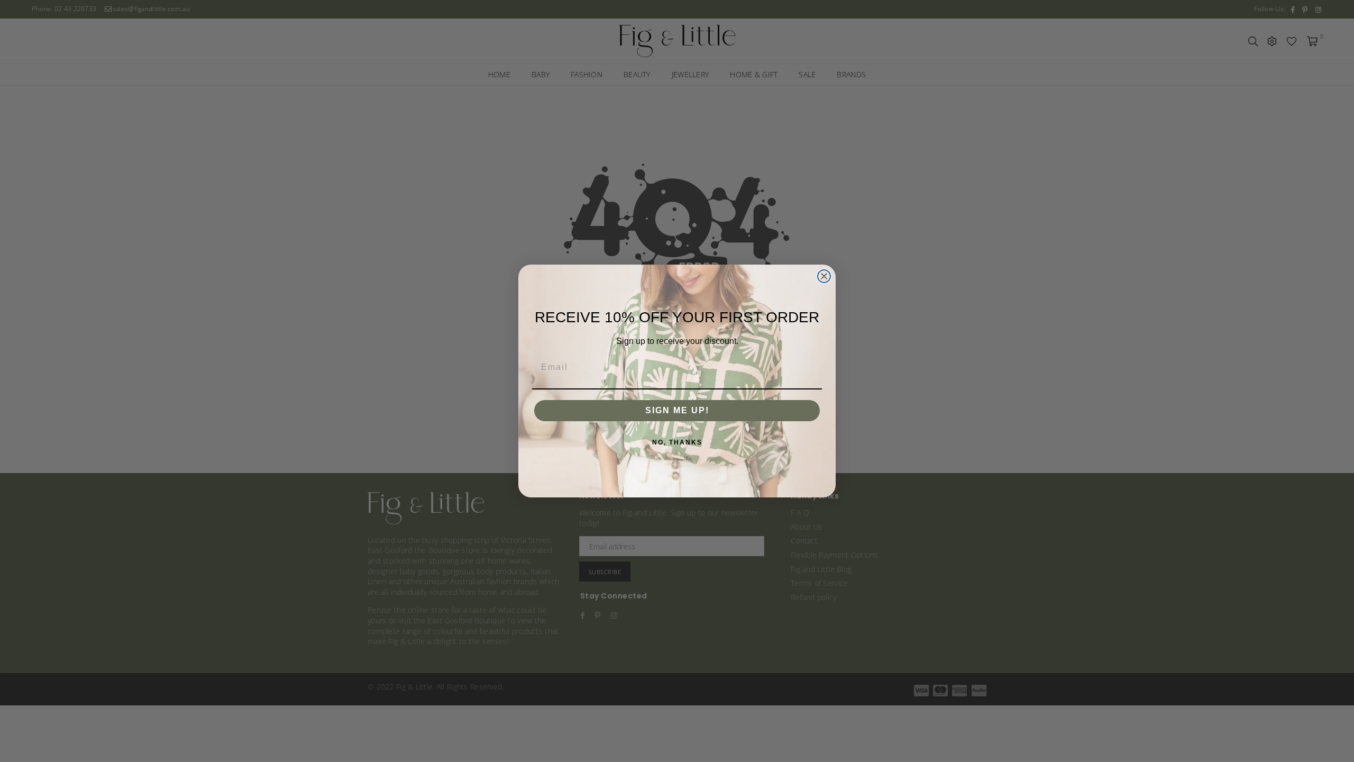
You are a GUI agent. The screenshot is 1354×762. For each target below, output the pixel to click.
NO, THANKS (677, 442)
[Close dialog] (824, 276)
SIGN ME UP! (677, 410)
